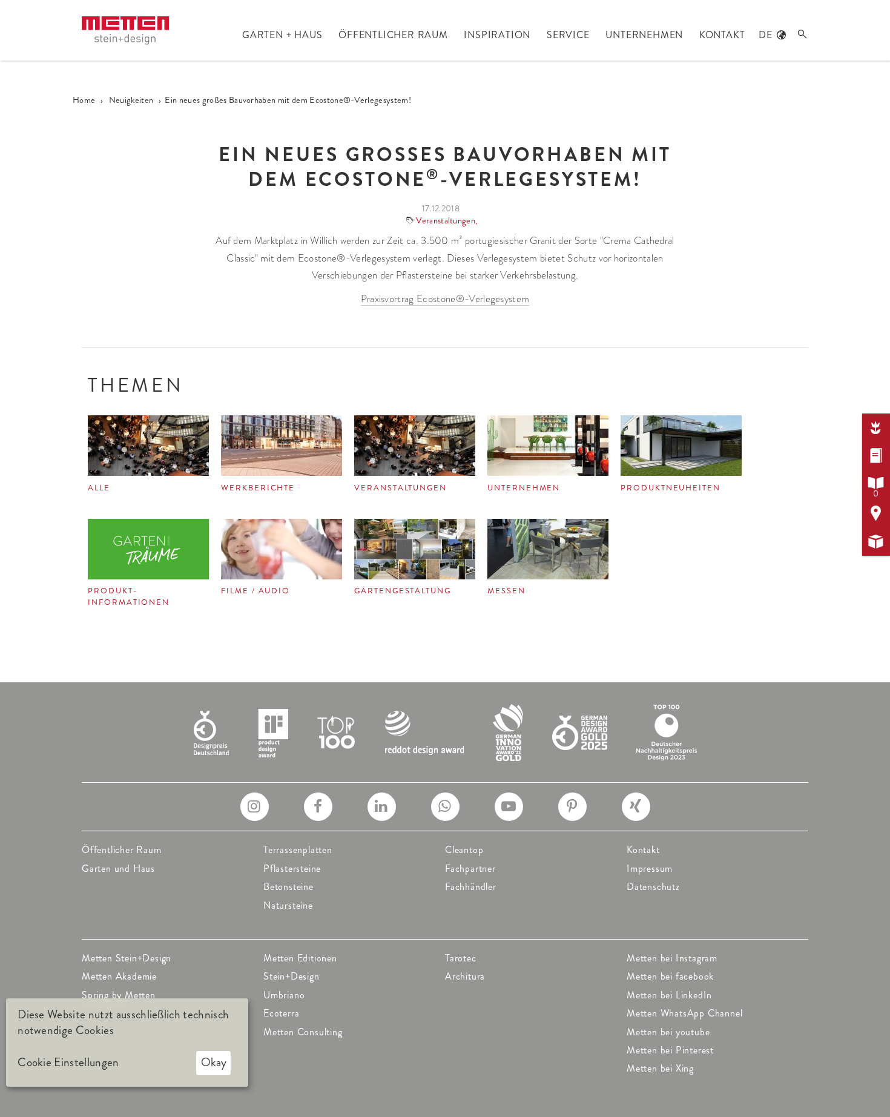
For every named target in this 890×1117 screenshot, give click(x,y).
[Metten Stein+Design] (125, 30)
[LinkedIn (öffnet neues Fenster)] (381, 806)
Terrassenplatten (297, 850)
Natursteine (288, 905)
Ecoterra (281, 1013)
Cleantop (464, 850)
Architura (465, 976)
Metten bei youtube (668, 1032)
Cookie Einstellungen (68, 1062)
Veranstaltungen (445, 220)
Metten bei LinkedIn (669, 995)
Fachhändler (470, 887)
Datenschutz (653, 887)
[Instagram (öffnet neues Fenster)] (254, 806)
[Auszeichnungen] (445, 731)
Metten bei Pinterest (670, 1050)
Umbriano (284, 995)
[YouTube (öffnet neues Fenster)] (509, 806)
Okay (213, 1062)
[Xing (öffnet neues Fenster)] (636, 806)
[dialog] (127, 1042)
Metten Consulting (303, 1032)
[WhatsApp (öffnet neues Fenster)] (445, 806)
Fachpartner (470, 868)
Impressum (650, 868)
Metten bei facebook (670, 976)
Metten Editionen (300, 958)
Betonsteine (288, 887)
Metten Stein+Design (126, 958)
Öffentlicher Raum (122, 850)
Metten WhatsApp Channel (684, 1013)
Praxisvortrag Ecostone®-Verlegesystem (445, 299)
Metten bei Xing (660, 1068)
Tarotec (460, 958)
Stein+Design (291, 976)
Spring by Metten (119, 995)
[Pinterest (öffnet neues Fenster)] (572, 806)
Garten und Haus (118, 868)
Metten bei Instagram (672, 958)
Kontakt (643, 850)
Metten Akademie (119, 976)
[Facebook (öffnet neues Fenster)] (318, 806)
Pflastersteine (292, 868)
